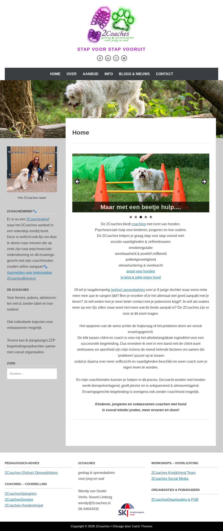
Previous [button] (77, 182)
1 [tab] (131, 217)
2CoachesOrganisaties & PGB (174, 499)
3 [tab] (141, 217)
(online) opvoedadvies (128, 290)
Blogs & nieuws (134, 74)
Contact (164, 74)
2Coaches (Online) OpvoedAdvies (31, 473)
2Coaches (103, 526)
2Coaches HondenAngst (24, 505)
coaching (139, 224)
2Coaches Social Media (169, 478)
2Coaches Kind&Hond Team (173, 473)
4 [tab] (146, 217)
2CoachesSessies (19, 499)
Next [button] (204, 182)
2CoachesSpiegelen (21, 493)
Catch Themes (142, 526)
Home (55, 74)
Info (109, 74)
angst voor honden (140, 271)
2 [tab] (136, 217)
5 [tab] (151, 217)
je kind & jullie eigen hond (141, 277)
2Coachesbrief (37, 219)
